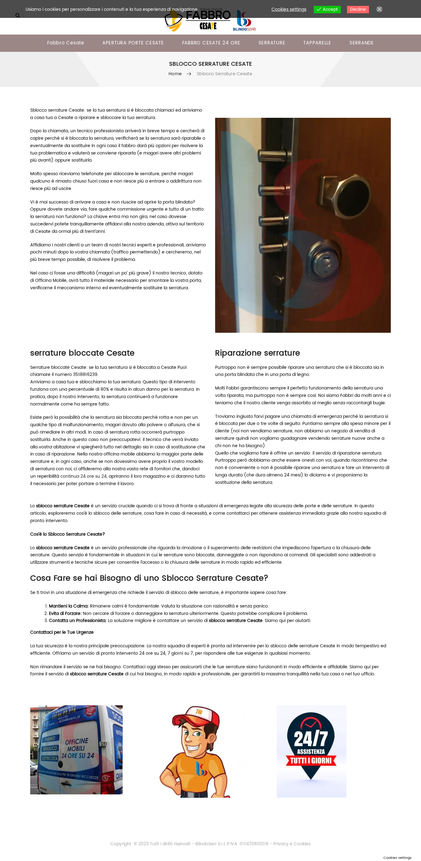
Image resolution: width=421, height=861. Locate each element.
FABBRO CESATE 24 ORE (211, 43)
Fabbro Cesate (65, 43)
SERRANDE (361, 43)
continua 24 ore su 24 (83, 476)
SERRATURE (272, 43)
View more (211, 9)
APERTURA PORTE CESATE (133, 43)
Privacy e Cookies (291, 843)
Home (175, 73)
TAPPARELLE (317, 43)
